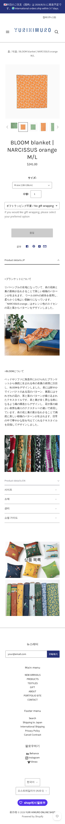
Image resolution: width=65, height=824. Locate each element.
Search (32, 718)
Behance (34, 753)
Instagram (34, 757)
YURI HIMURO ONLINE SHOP (40, 812)
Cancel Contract (32, 735)
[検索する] (56, 32)
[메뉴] (7, 32)
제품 (14, 51)
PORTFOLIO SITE (32, 696)
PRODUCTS (32, 679)
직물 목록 (32, 597)
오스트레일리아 (31, 791)
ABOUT (32, 691)
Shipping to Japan (32, 722)
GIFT (32, 687)
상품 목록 (32, 559)
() (49, 17)
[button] (32, 260)
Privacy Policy (32, 731)
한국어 (30, 782)
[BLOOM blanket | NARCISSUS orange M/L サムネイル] (13, 125)
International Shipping (32, 726)
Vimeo (34, 762)
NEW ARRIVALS (32, 675)
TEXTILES (33, 683)
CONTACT (32, 700)
